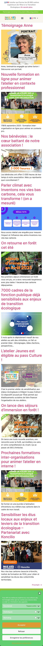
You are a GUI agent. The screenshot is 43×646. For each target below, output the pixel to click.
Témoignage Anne (17, 25)
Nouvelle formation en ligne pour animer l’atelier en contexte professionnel (20, 81)
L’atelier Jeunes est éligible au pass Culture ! (21, 355)
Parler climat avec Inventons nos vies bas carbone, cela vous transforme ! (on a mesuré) (21, 194)
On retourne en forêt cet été (18, 245)
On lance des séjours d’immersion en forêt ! (20, 407)
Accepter (21, 625)
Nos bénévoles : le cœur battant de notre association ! (20, 140)
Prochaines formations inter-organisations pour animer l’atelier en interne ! (21, 459)
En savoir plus (26, 7)
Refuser (21, 631)
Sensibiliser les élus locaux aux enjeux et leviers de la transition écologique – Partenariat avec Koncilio (20, 525)
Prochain (37, 585)
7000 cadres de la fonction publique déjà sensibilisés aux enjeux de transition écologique (21, 299)
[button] (39, 593)
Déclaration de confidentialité (21, 643)
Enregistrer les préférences (21, 638)
